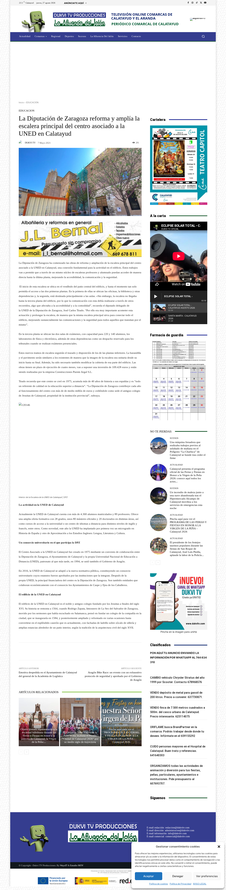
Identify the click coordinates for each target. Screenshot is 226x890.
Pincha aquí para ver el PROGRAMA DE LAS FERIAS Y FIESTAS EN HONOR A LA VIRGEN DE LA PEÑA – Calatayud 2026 (121, 735)
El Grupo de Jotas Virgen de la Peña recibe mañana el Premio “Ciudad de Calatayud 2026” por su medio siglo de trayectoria (80, 737)
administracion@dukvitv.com (179, 830)
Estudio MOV (76, 865)
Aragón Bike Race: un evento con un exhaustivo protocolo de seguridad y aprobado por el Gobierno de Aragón (113, 676)
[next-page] (26, 752)
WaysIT (63, 865)
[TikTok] (197, 3)
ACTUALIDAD (38, 725)
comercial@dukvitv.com (177, 836)
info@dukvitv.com (177, 833)
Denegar (177, 876)
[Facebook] (188, 3)
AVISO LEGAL (199, 883)
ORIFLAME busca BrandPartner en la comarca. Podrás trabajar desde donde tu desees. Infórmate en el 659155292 (177, 731)
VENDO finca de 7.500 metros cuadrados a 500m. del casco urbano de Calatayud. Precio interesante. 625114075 (177, 712)
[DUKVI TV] (21, 142)
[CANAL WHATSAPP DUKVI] (178, 601)
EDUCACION (32, 102)
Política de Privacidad (180, 883)
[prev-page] (21, 752)
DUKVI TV (30, 143)
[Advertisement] (113, 70)
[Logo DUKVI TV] (34, 21)
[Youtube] (205, 3)
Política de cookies (158, 883)
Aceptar (148, 876)
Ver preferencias (207, 876)
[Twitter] (201, 3)
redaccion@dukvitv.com (177, 827)
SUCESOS (174, 438)
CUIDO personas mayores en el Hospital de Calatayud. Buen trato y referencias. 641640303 (177, 751)
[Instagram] (192, 3)
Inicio (21, 102)
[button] (219, 846)
